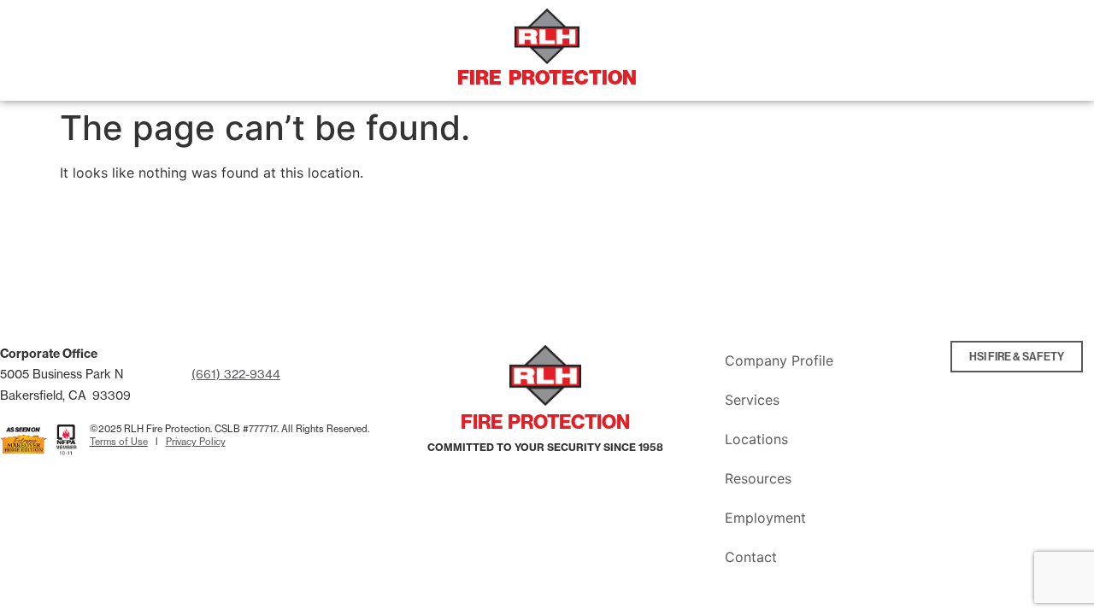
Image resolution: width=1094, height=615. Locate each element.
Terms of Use (119, 442)
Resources (758, 478)
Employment (765, 517)
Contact (751, 556)
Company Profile (779, 360)
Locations (756, 439)
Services (752, 399)
